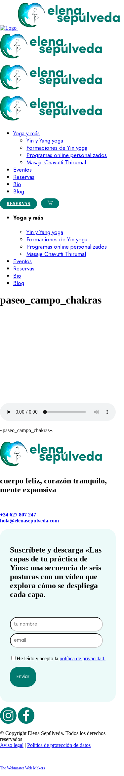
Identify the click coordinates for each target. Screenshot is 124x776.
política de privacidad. (82, 658)
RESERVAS (18, 203)
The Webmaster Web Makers (22, 768)
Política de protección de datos (59, 745)
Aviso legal (11, 745)
